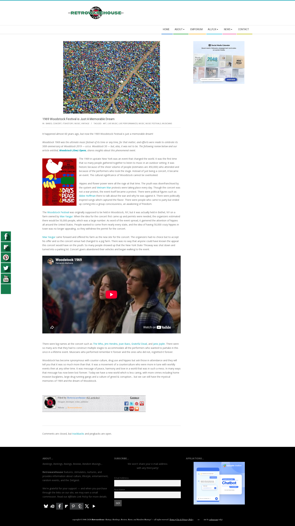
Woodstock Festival (58, 212)
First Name (119, 489)
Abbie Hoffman (87, 195)
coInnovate (213, 519)
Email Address (121, 478)
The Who (98, 343)
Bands (49, 123)
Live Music (113, 123)
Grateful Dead (139, 343)
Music (77, 123)
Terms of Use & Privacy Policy (181, 519)
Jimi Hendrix (110, 343)
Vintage (85, 123)
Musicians (167, 123)
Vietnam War (104, 187)
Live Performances (128, 123)
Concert (57, 123)
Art (105, 123)
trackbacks (78, 433)
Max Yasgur (66, 216)
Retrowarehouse (76, 397)
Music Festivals (153, 123)
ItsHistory (68, 123)
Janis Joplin (159, 343)
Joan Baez (124, 343)
